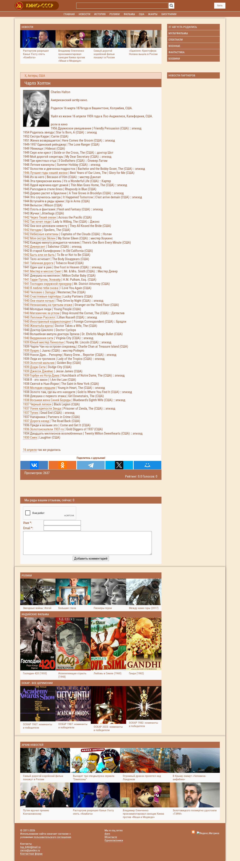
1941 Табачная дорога (38, 263)
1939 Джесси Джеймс (38, 371)
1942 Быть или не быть (39, 255)
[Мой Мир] (147, 465)
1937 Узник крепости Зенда (42, 408)
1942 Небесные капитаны (41, 234)
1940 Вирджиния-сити (38, 338)
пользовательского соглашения (52, 837)
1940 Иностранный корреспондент (47, 321)
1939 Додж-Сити (34, 367)
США (42, 75)
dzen (107, 833)
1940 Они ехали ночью (38, 301)
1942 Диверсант (34, 246)
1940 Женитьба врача (38, 326)
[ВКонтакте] (34, 465)
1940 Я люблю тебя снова (40, 288)
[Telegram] (91, 465)
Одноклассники (114, 840)
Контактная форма (31, 853)
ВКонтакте (111, 837)
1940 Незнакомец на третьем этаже (47, 305)
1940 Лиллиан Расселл (39, 317)
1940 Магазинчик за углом (41, 313)
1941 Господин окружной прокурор (47, 284)
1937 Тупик (30, 413)
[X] (119, 465)
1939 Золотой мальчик (39, 363)
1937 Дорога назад (36, 421)
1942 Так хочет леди (37, 222)
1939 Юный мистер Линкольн (43, 342)
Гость (219, 5)
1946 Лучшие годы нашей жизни (45, 173)
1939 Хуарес (31, 350)
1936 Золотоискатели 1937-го (43, 429)
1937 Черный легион (37, 404)
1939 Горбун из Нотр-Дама (41, 375)
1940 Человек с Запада (39, 292)
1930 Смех (30, 437)
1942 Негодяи (32, 230)
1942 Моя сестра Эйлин (39, 238)
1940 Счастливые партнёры (42, 296)
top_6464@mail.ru (30, 847)
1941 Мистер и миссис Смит (42, 271)
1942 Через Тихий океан (39, 217)
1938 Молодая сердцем (39, 388)
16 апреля (30, 450)
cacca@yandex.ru (30, 850)
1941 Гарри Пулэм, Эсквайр (42, 280)
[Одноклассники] (62, 465)
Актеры (32, 75)
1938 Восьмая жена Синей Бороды (47, 400)
